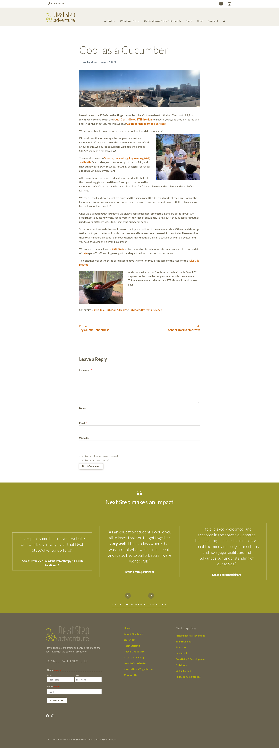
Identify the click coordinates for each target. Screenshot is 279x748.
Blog (200, 20)
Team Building (132, 645)
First (49, 675)
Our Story (129, 639)
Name (83, 408)
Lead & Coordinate (135, 663)
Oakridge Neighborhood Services (146, 123)
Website (84, 438)
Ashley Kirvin (90, 62)
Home (127, 628)
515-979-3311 (58, 3)
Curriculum (98, 310)
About (108, 20)
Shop (189, 20)
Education (181, 647)
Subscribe (57, 700)
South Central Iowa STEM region (132, 119)
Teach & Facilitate (134, 651)
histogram (117, 249)
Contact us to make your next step (139, 604)
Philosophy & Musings (188, 676)
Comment (85, 370)
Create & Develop (134, 657)
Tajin (85, 253)
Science (157, 310)
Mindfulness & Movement (190, 635)
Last (77, 675)
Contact (213, 20)
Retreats (146, 310)
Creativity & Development (191, 659)
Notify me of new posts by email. (95, 460)
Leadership (182, 653)
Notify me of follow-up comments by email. (100, 456)
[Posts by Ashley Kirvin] (81, 62)
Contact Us (130, 675)
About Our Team (133, 634)
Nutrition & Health (116, 310)
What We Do (128, 20)
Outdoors (134, 310)
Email (83, 423)
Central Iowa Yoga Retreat (161, 20)
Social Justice (183, 670)
